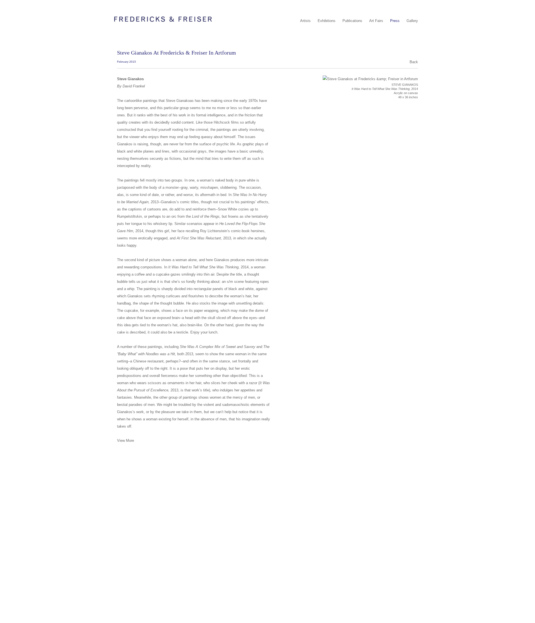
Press (395, 21)
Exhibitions (326, 21)
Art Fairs (376, 21)
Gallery (412, 21)
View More (125, 440)
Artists (305, 21)
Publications (352, 21)
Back (414, 62)
